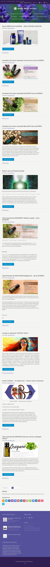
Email (41, 2)
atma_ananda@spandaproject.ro (32, 528)
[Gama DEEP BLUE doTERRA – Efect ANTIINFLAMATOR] (20, 37)
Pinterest (24, 501)
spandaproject (11, 28)
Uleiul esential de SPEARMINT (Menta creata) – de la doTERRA (20, 219)
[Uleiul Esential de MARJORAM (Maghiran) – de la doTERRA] (20, 287)
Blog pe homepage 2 (8, 373)
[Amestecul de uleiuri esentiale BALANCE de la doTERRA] (20, 137)
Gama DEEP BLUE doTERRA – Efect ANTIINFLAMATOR (22, 26)
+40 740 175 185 (29, 526)
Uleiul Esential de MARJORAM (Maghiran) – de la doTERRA (23, 276)
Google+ (39, 501)
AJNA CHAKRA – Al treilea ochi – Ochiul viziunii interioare (22, 381)
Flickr (15, 501)
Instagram (27, 501)
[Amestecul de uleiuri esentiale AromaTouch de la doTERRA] (20, 72)
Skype (3, 504)
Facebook (36, 2)
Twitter (6, 501)
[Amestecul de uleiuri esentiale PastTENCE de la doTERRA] (20, 104)
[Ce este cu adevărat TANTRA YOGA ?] (20, 344)
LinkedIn (21, 501)
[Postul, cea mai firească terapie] (20, 182)
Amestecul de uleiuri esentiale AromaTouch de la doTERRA (23, 60)
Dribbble (42, 501)
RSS (31, 2)
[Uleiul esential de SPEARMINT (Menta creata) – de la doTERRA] (20, 231)
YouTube (46, 2)
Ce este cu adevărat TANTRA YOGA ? (15, 333)
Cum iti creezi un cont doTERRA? (32, 530)
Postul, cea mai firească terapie (13, 171)
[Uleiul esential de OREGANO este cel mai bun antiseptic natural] (20, 450)
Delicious (33, 501)
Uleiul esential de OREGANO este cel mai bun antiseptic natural (21, 437)
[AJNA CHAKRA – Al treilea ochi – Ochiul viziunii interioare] (20, 392)
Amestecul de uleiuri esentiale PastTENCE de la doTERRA (22, 93)
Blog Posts (6, 52)
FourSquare (30, 501)
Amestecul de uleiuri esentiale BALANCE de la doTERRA (22, 126)
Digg (36, 501)
